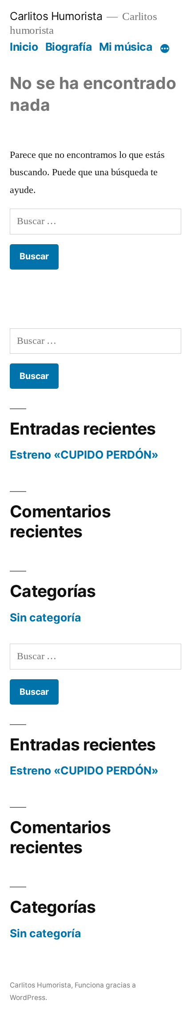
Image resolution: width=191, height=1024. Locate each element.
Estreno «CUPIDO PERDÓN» (84, 454)
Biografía (68, 46)
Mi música (125, 46)
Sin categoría (45, 617)
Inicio (24, 46)
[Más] (164, 48)
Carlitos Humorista (56, 16)
